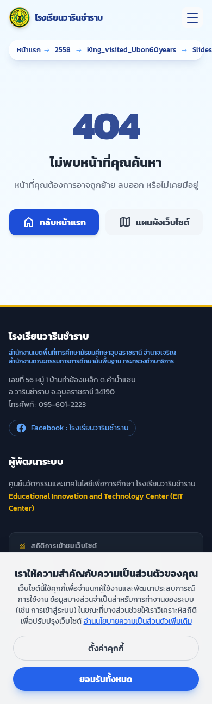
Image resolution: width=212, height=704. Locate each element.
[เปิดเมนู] (192, 17)
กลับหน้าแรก (54, 222)
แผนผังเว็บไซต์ (154, 222)
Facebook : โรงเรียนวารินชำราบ (80, 427)
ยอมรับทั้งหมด (106, 679)
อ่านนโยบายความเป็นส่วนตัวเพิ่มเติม (138, 621)
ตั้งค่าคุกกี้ (106, 648)
